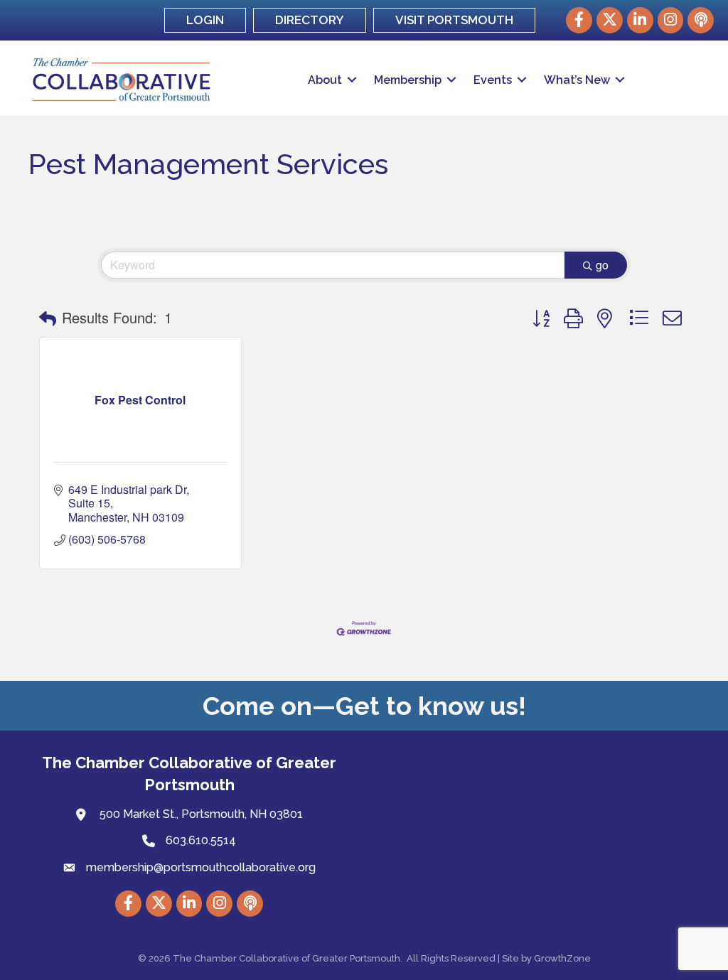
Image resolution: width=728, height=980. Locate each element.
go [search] (602, 265)
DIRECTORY (309, 20)
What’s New (577, 80)
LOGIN (205, 20)
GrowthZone (562, 958)
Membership (407, 80)
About (325, 80)
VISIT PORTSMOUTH (454, 20)
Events (492, 80)
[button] (47, 317)
